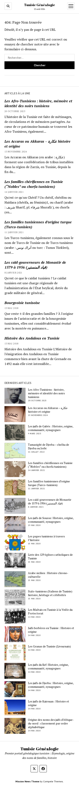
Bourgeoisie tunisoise (22, 302)
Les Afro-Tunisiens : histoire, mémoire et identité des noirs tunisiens (38, 103)
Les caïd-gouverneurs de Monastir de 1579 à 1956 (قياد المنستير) (35, 265)
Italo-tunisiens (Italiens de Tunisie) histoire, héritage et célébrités (50, 593)
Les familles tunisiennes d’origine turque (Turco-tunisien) (38, 224)
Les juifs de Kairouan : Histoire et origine (48, 703)
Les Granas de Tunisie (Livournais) (49, 646)
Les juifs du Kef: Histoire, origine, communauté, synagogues (48, 666)
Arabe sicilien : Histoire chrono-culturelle (48, 575)
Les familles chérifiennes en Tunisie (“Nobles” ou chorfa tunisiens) (33, 184)
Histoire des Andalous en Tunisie (32, 338)
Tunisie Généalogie (39, 5)
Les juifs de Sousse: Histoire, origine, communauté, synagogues (51, 520)
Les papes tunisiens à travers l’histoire (46, 538)
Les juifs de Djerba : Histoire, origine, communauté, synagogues (51, 685)
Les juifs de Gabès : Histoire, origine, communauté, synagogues (50, 428)
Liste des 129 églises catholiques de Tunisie (50, 556)
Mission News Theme (27, 781)
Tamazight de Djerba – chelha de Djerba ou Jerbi (48, 446)
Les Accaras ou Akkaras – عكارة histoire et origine (37, 144)
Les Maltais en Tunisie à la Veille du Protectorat (50, 611)
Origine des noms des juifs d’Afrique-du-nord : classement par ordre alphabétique (51, 723)
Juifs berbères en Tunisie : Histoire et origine (51, 630)
